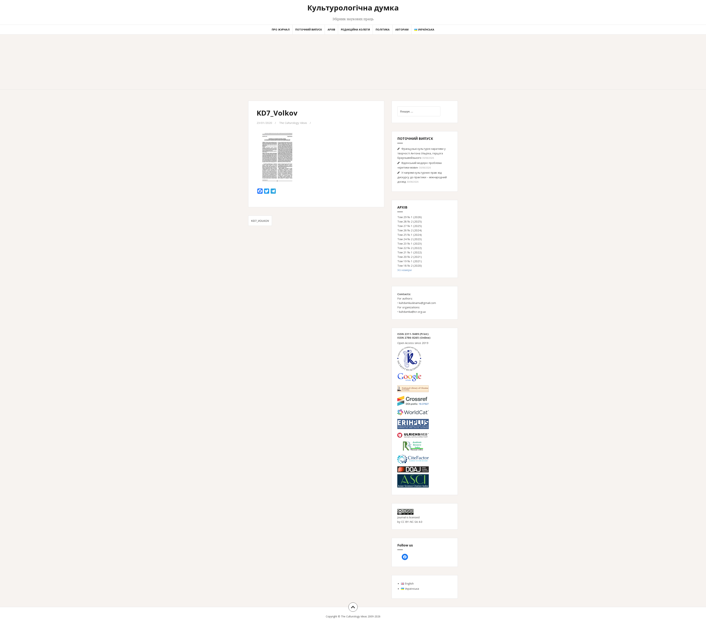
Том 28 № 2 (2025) (409, 221)
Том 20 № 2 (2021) (409, 257)
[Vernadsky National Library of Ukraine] (413, 388)
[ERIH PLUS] (413, 424)
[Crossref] (413, 400)
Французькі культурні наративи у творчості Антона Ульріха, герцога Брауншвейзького (421, 153)
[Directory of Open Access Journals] (413, 469)
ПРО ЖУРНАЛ (281, 29)
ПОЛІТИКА (383, 29)
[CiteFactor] (413, 459)
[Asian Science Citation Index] (413, 480)
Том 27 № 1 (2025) (409, 226)
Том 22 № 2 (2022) (409, 248)
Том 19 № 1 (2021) (409, 261)
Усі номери (404, 270)
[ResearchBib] (413, 445)
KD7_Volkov (260, 221)
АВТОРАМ (402, 29)
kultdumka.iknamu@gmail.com (417, 303)
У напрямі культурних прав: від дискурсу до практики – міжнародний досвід (422, 177)
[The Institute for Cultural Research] (409, 358)
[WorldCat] (413, 412)
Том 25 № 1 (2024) (409, 234)
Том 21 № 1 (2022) (409, 252)
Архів (331, 29)
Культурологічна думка (353, 8)
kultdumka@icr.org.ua (412, 311)
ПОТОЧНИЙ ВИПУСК (308, 29)
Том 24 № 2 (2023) (409, 239)
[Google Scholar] (409, 377)
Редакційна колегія (355, 29)
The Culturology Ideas (293, 123)
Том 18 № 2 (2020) (409, 265)
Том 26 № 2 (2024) (409, 230)
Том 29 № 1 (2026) (409, 217)
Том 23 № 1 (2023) (409, 243)
